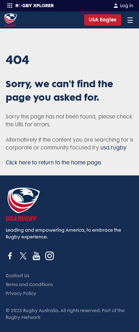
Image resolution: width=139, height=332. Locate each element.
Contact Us (17, 275)
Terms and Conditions (29, 284)
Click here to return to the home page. (54, 162)
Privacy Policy (21, 293)
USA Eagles (103, 20)
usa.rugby (114, 147)
